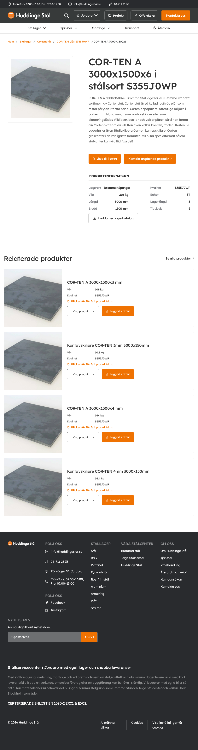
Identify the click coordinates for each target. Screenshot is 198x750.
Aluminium (99, 586)
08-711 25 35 (59, 562)
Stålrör (96, 608)
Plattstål (97, 565)
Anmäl (89, 637)
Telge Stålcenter (132, 558)
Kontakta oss (170, 586)
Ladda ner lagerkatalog (116, 218)
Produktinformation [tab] (109, 176)
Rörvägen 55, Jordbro (66, 571)
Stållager (34, 28)
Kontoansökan (171, 579)
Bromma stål (130, 551)
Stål (93, 551)
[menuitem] (131, 15)
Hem (11, 41)
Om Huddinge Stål (173, 551)
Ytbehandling (170, 565)
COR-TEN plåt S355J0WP (73, 41)
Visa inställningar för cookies (167, 725)
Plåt (93, 601)
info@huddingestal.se (87, 4)
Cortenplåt (44, 41)
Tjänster (66, 28)
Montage (98, 28)
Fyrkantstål (99, 572)
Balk (94, 558)
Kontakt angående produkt (148, 159)
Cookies (137, 722)
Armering (97, 594)
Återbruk (164, 28)
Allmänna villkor (108, 725)
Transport (132, 28)
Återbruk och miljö (173, 572)
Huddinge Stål (131, 565)
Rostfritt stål (100, 579)
